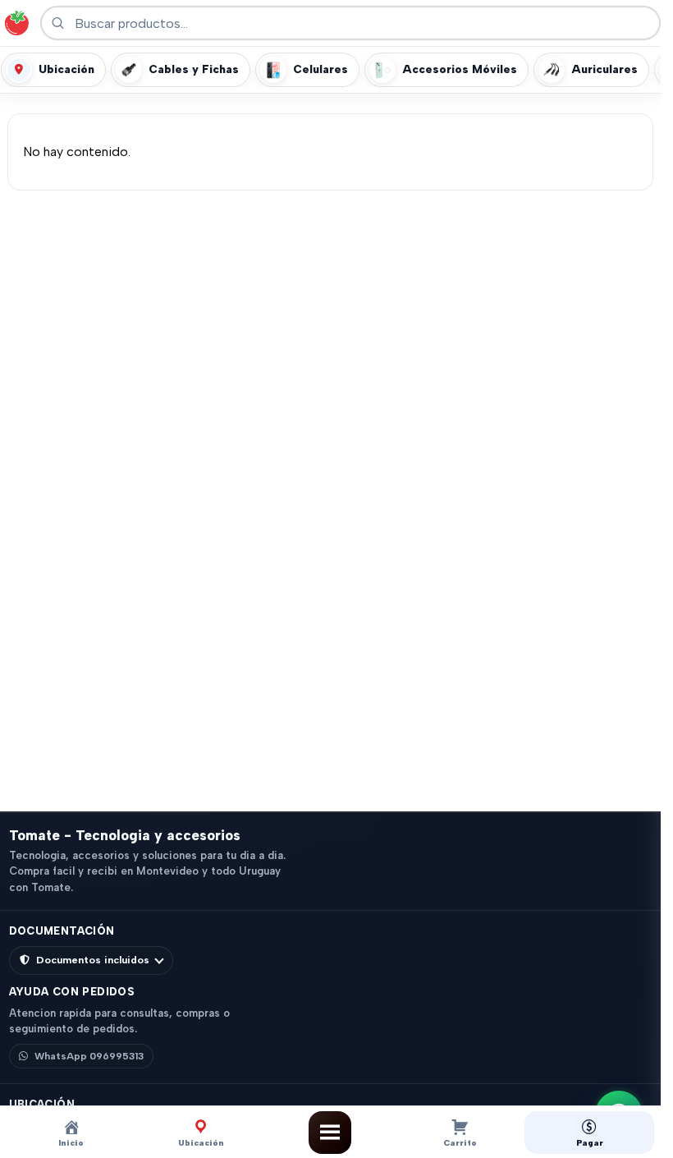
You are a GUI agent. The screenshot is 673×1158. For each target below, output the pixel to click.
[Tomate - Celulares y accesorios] (16, 23)
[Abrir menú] (330, 1132)
